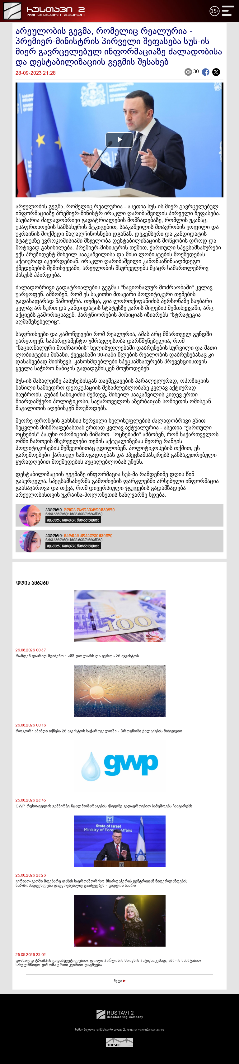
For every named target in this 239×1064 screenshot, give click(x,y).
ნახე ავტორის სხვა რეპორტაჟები (73, 514)
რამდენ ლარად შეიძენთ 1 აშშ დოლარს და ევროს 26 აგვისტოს (77, 656)
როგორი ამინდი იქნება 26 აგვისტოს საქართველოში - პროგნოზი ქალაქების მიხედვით (99, 731)
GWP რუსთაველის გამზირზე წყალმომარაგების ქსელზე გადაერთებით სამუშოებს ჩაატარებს (104, 806)
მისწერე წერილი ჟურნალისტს (73, 521)
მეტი (118, 981)
